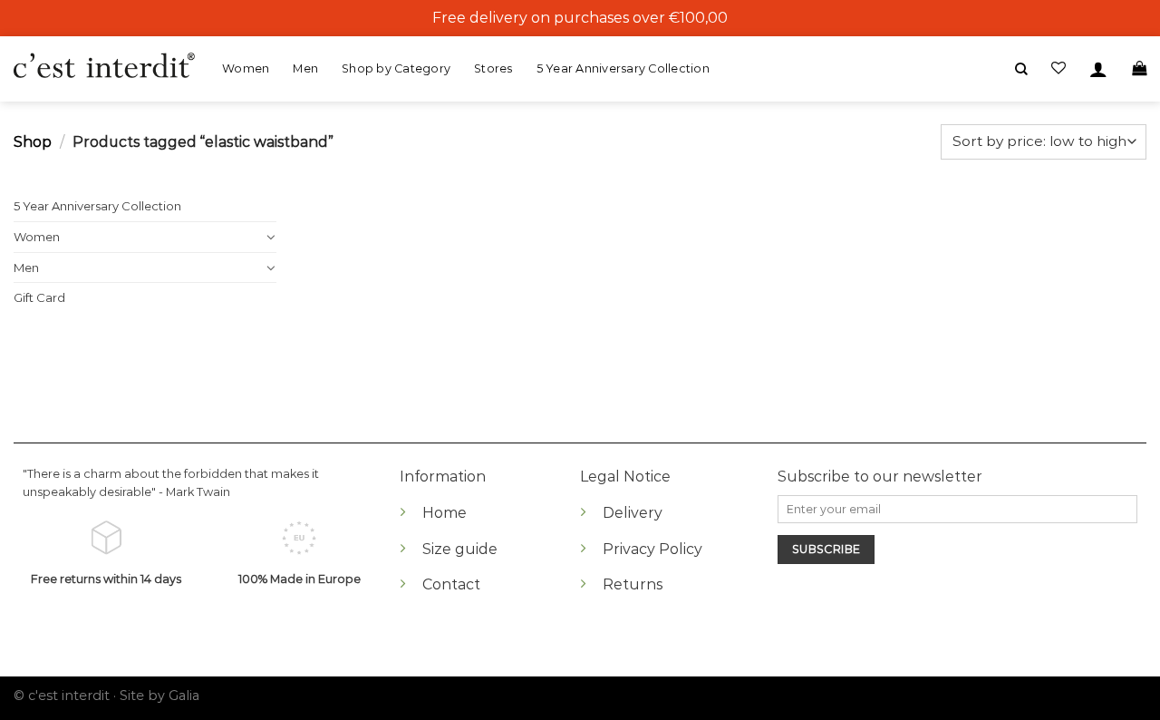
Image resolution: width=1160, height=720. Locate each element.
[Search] (1021, 69)
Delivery (632, 512)
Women (245, 68)
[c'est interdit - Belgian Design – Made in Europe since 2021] (104, 67)
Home (444, 512)
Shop (33, 142)
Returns (632, 584)
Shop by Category (396, 68)
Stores (493, 68)
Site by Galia (159, 695)
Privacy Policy (652, 549)
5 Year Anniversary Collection (623, 68)
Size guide (460, 549)
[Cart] (1139, 68)
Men (305, 68)
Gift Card (39, 297)
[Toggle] (270, 237)
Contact (451, 584)
